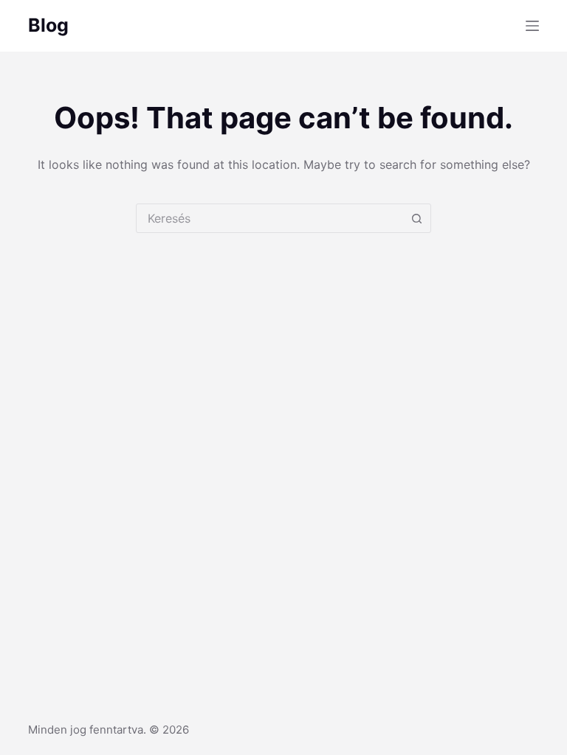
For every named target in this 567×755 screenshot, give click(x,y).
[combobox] (269, 218)
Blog (48, 25)
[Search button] (416, 218)
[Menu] (532, 25)
